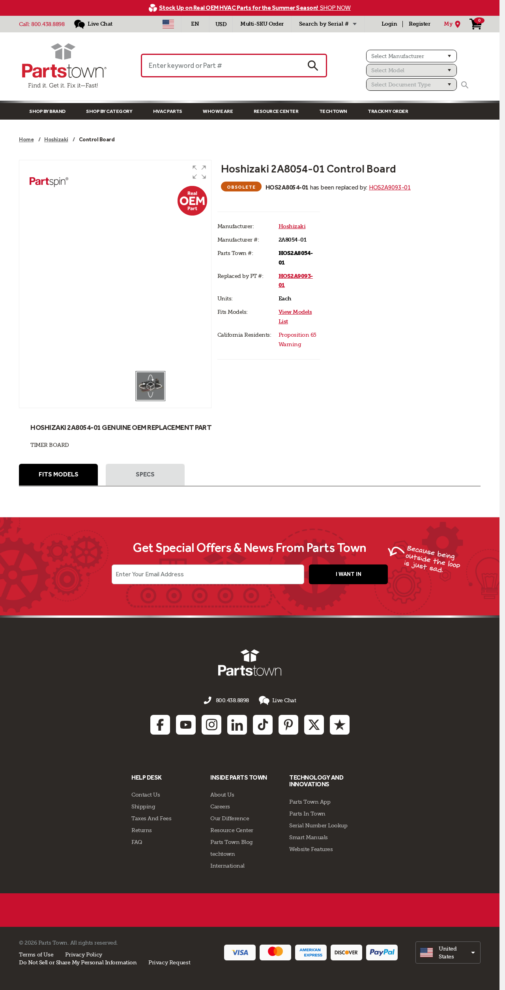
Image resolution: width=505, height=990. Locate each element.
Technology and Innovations (316, 781)
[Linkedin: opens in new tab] (237, 725)
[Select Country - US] (168, 24)
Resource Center (276, 111)
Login (389, 24)
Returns (141, 830)
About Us (222, 794)
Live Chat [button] (284, 700)
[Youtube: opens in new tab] (186, 725)
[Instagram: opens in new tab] (211, 725)
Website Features (311, 849)
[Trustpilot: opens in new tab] (340, 725)
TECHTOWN (333, 111)
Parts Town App (309, 802)
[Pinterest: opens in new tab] (288, 725)
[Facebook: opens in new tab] (160, 725)
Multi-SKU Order (262, 24)
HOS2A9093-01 (390, 187)
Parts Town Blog (231, 842)
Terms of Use (36, 954)
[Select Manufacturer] (411, 56)
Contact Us (145, 794)
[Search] (465, 85)
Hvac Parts (167, 111)
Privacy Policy (83, 954)
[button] (199, 172)
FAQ (136, 842)
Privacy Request (169, 962)
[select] (448, 952)
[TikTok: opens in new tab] (263, 725)
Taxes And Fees (151, 818)
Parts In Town (307, 813)
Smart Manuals (308, 837)
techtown (222, 854)
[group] (115, 265)
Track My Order (388, 111)
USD (221, 24)
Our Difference (229, 818)
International (227, 865)
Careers (220, 806)
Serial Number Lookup (318, 825)
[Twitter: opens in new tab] (314, 725)
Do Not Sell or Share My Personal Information (78, 962)
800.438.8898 (47, 24)
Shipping (143, 806)
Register (419, 24)
